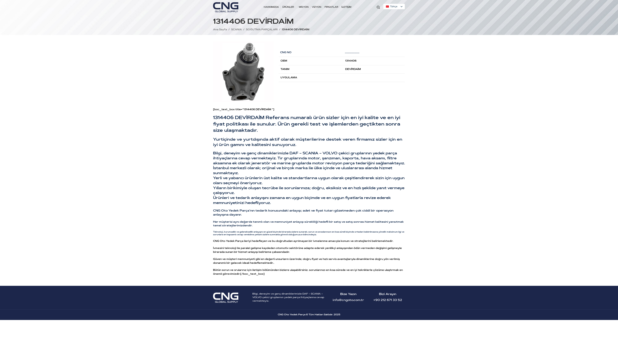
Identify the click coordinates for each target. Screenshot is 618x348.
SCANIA (236, 30)
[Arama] (378, 7)
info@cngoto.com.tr (348, 300)
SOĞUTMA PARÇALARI (262, 30)
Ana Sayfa (220, 30)
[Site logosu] (225, 7)
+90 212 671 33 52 (387, 300)
